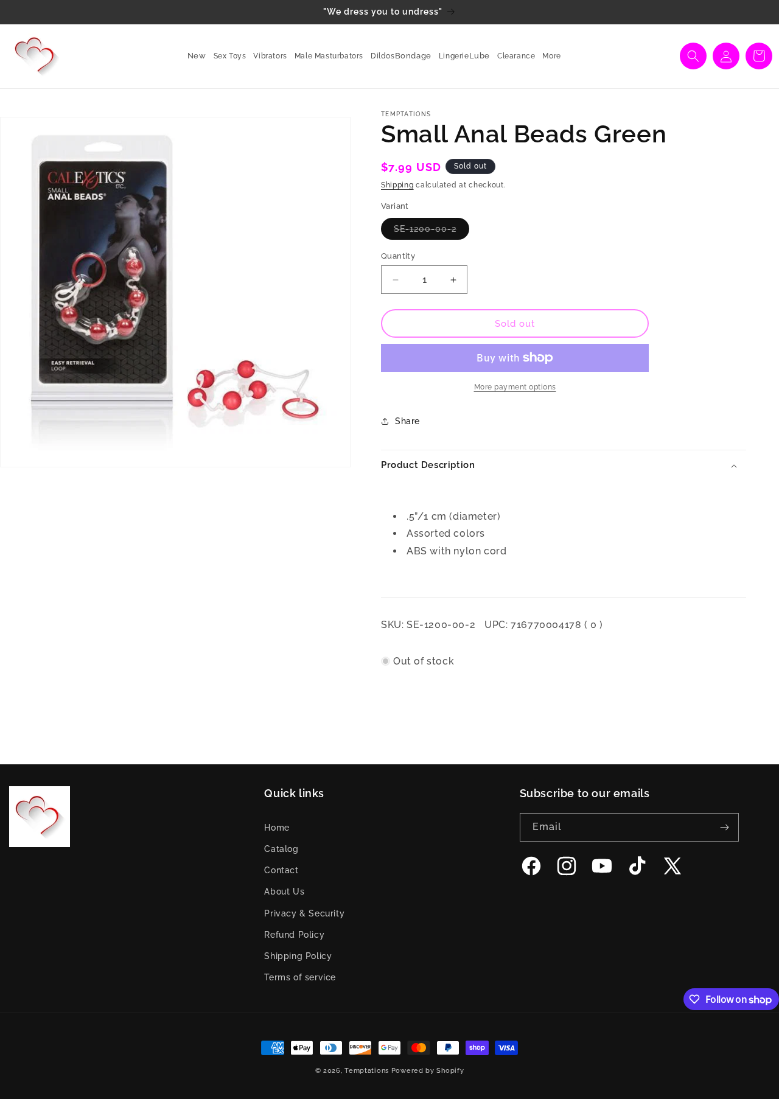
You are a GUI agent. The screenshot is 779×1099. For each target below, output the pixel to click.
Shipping (397, 185)
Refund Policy (294, 935)
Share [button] (407, 421)
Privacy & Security (304, 913)
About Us (284, 891)
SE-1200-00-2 (431, 231)
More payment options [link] (515, 387)
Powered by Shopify (427, 1071)
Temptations (366, 1071)
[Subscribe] (724, 827)
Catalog (281, 849)
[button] (226, 56)
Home (276, 827)
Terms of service (300, 977)
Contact (281, 870)
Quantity (398, 255)
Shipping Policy (298, 956)
